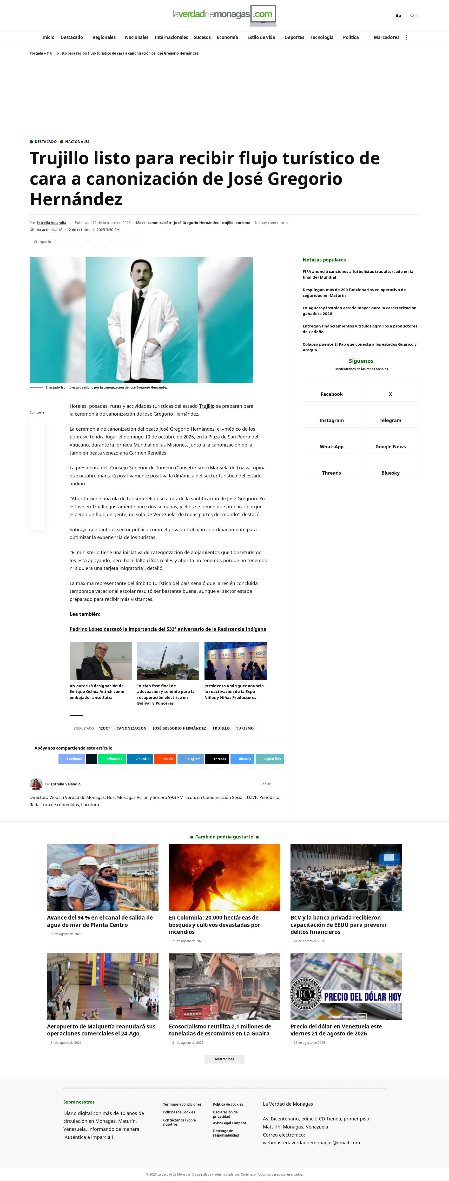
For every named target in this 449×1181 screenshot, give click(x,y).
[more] (406, 37)
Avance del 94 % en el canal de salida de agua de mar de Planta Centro (100, 921)
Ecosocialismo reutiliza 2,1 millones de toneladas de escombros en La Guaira (220, 1030)
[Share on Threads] (127, 242)
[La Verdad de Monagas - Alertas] (224, 15)
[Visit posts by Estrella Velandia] (36, 784)
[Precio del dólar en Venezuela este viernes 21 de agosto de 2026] (346, 986)
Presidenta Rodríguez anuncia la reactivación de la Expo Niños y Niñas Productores (234, 691)
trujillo (228, 222)
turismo (243, 222)
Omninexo (248, 1174)
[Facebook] (34, 16)
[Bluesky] (83, 16)
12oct (140, 222)
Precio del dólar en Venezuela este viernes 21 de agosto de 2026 (336, 1030)
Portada (36, 53)
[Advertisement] (224, 98)
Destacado (46, 141)
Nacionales (77, 141)
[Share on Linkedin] (93, 242)
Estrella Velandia (51, 222)
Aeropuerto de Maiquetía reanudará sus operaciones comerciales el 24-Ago (101, 1030)
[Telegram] (62, 16)
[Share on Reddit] (105, 242)
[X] (41, 16)
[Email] (37, 524)
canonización (159, 222)
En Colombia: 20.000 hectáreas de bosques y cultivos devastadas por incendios (214, 924)
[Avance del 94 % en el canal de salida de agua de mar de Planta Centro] (103, 877)
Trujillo (207, 406)
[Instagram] (55, 16)
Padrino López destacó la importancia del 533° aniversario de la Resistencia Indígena (168, 629)
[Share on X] (71, 242)
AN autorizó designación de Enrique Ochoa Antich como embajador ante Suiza (97, 691)
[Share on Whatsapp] (82, 242)
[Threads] (76, 16)
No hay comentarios (272, 222)
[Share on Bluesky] (37, 511)
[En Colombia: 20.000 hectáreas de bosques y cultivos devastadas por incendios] (224, 877)
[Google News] (48, 16)
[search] (389, 15)
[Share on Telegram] (116, 242)
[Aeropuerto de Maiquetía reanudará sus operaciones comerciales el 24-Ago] (103, 986)
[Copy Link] (138, 242)
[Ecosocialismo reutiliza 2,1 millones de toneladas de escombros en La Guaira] (224, 986)
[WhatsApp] (69, 16)
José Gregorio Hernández (196, 222)
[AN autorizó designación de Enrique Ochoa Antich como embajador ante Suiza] (101, 661)
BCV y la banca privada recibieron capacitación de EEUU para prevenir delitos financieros (338, 924)
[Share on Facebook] (60, 242)
